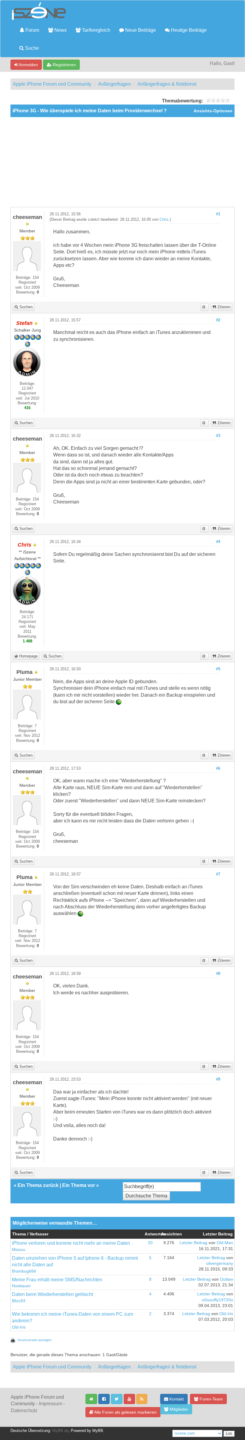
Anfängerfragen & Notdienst (166, 84)
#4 (218, 542)
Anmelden (28, 64)
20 (150, 1243)
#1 (218, 214)
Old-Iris (19, 1327)
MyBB (97, 1431)
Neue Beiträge (140, 30)
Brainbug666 (24, 1271)
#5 (218, 669)
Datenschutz (24, 1410)
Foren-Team (210, 1399)
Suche (31, 48)
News (60, 30)
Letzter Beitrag (193, 1243)
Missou (18, 1249)
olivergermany (219, 1263)
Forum (31, 30)
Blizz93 (18, 1301)
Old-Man (225, 1243)
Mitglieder (178, 1409)
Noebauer (21, 1286)
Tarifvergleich (95, 30)
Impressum (50, 1403)
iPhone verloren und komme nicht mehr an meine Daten (71, 1243)
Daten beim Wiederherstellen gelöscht (52, 1294)
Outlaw (226, 1279)
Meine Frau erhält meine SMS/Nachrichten (57, 1279)
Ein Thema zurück (38, 1185)
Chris (164, 219)
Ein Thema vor (78, 1185)
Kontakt (176, 1399)
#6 (218, 768)
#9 (218, 1079)
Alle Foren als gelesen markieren (125, 1412)
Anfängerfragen (114, 84)
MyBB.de (60, 1431)
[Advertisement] (122, 162)
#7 (218, 874)
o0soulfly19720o (217, 1300)
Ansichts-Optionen (213, 111)
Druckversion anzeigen (34, 1340)
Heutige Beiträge (188, 30)
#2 (218, 320)
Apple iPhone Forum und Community (52, 84)
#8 (218, 974)
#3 (218, 436)
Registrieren (64, 64)
